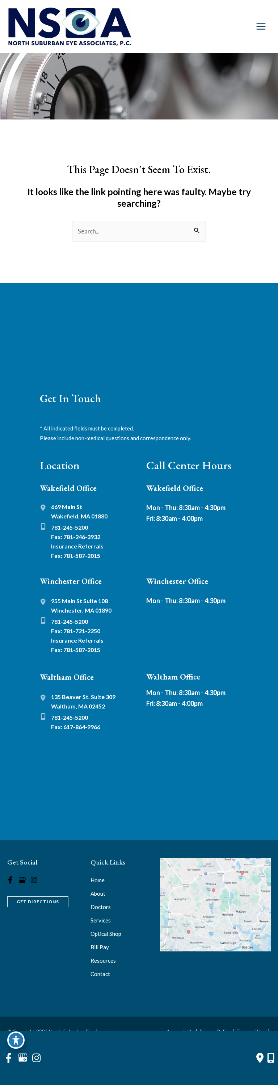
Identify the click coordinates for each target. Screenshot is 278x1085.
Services (100, 920)
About (97, 893)
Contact (100, 974)
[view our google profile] (22, 880)
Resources (103, 960)
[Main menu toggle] (261, 27)
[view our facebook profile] (10, 880)
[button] (37, 900)
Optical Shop (105, 933)
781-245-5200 (69, 527)
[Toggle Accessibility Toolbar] (16, 1040)
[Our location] (270, 1057)
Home (97, 880)
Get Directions (38, 901)
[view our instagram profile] (34, 880)
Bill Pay (99, 947)
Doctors (100, 907)
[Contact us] (259, 1057)
